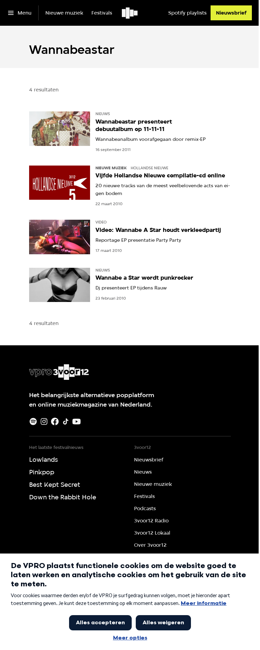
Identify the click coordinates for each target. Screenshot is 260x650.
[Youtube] (76, 421)
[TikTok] (66, 421)
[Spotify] (33, 421)
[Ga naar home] (130, 13)
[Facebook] (55, 421)
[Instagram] (44, 421)
